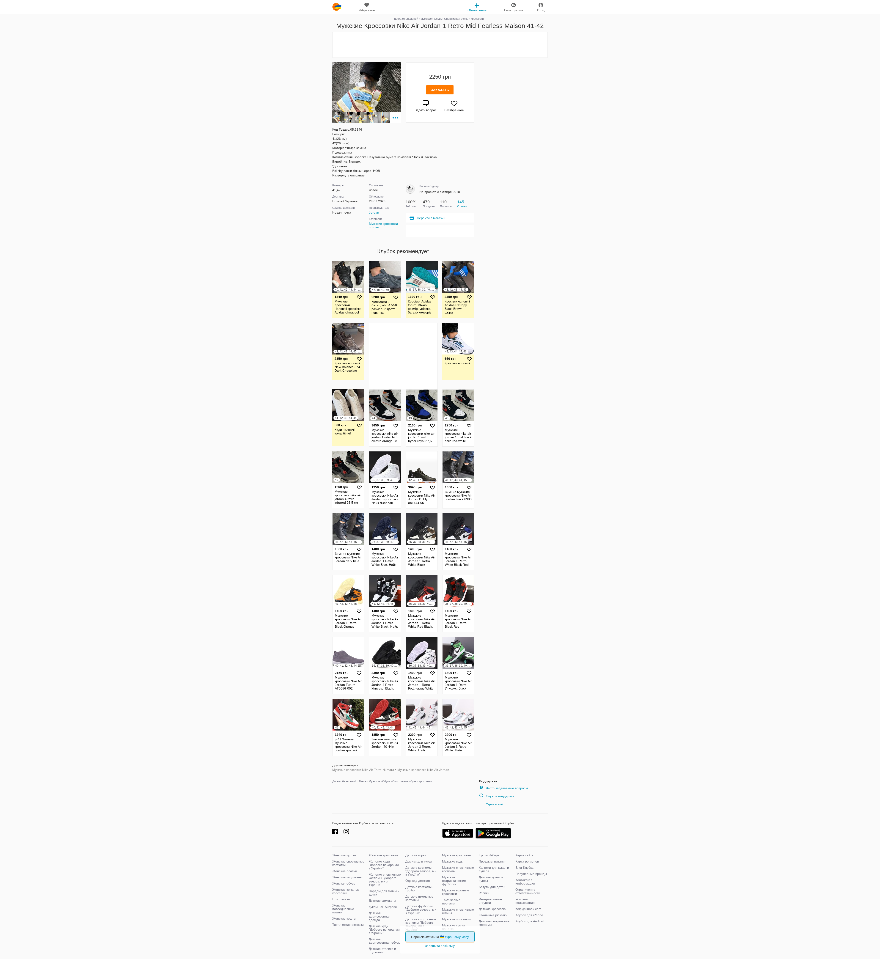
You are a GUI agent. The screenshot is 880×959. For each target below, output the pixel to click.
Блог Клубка (524, 867)
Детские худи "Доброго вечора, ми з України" (384, 929)
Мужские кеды (452, 861)
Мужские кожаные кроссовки (455, 892)
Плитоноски (341, 899)
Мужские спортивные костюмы (458, 869)
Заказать (440, 90)
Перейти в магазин (431, 218)
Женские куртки (344, 855)
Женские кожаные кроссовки (346, 891)
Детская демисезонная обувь (384, 940)
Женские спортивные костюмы (348, 863)
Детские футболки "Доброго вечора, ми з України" (420, 909)
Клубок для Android (529, 921)
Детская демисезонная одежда (379, 916)
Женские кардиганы (347, 877)
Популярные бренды (531, 874)
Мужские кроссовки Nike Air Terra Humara (363, 770)
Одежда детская (417, 880)
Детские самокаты (382, 900)
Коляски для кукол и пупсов (494, 869)
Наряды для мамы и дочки (384, 892)
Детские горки (415, 855)
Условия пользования (525, 900)
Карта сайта (524, 855)
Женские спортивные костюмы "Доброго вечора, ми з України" (385, 880)
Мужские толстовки (456, 919)
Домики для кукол (418, 861)
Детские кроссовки (492, 909)
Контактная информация (525, 881)
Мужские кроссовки (456, 855)
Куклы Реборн (489, 855)
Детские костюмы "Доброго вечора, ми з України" (420, 871)
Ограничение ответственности (527, 891)
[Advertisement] (440, 45)
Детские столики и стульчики (382, 950)
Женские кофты (344, 918)
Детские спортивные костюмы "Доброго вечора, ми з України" (420, 924)
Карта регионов (527, 861)
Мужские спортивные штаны (458, 911)
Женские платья (344, 871)
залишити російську (440, 946)
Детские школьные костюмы (419, 898)
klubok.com (336, 6)
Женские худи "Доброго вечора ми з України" (384, 865)
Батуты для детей (492, 887)
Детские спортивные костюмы (494, 922)
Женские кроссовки (383, 855)
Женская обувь (343, 883)
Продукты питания (492, 861)
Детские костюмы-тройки (419, 888)
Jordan (374, 212)
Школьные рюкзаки (493, 915)
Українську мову (457, 937)
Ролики (484, 893)
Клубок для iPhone (529, 915)
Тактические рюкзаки (348, 924)
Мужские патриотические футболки (454, 880)
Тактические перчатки (451, 901)
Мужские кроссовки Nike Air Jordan (423, 770)
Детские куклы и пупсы (491, 878)
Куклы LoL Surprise (383, 907)
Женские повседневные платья (343, 909)
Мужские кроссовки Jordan (383, 225)
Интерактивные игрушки (490, 900)
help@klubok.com (528, 909)
